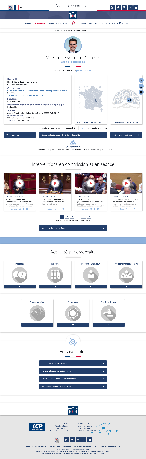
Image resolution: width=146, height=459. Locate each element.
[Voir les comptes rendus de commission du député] (73, 313)
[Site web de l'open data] (96, 427)
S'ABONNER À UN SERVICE (82, 446)
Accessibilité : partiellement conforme (60, 451)
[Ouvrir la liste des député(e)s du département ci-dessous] (91, 99)
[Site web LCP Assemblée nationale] (50, 427)
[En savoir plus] (91, 274)
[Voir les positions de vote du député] (109, 313)
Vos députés (58, 30)
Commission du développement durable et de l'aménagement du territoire (37, 91)
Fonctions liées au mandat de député (73, 371)
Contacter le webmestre (82, 451)
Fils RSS (93, 451)
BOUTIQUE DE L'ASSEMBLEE (36, 446)
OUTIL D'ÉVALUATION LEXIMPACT (106, 446)
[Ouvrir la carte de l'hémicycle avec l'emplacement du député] (126, 99)
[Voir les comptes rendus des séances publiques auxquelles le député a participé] (37, 313)
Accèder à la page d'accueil (73, 14)
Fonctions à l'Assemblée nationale (73, 363)
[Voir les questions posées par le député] (20, 274)
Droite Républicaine (73, 62)
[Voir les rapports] (55, 274)
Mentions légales (41, 451)
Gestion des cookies (103, 451)
